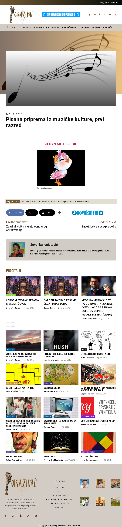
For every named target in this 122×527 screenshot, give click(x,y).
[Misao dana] (61, 442)
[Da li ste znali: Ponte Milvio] (23, 374)
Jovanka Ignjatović (44, 245)
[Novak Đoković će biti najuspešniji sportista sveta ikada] (84, 483)
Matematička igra (89, 456)
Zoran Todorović (13, 308)
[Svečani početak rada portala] (100, 501)
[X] (105, 14)
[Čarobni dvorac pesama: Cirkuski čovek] (23, 286)
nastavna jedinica (47, 201)
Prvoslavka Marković (53, 460)
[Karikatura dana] (61, 374)
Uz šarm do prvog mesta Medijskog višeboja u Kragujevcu (98, 389)
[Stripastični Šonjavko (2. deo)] (98, 340)
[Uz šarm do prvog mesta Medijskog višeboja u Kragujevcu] (98, 374)
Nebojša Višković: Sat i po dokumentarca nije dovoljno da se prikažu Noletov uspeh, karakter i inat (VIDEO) (97, 307)
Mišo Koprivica (87, 357)
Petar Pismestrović (14, 460)
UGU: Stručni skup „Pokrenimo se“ (98, 420)
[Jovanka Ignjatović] (18, 249)
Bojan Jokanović (51, 391)
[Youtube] (110, 14)
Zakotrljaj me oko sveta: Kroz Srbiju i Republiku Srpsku (21, 355)
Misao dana (49, 456)
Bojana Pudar (87, 394)
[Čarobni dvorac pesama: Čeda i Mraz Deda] (61, 286)
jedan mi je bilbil (29, 201)
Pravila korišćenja (73, 525)
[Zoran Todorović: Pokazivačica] (115, 483)
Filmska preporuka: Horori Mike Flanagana (59, 355)
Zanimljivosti (12, 383)
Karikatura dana (52, 387)
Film (84, 295)
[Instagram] (94, 14)
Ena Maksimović (51, 360)
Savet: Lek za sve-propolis (98, 226)
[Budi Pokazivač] (84, 501)
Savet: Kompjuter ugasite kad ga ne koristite (60, 422)
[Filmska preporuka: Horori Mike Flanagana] (61, 340)
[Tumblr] (100, 14)
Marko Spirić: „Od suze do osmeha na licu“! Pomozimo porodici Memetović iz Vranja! (23, 423)
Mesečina (11, 295)
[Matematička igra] (98, 442)
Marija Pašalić (13, 391)
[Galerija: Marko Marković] (115, 501)
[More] (59, 212)
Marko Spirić (12, 429)
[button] (116, 15)
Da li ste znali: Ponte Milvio (20, 387)
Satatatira (48, 383)
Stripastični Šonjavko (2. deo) (96, 353)
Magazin (10, 349)
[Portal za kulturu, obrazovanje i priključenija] (21, 15)
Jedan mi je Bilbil (61, 144)
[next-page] (13, 324)
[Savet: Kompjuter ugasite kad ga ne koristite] (61, 407)
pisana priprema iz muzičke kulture (73, 201)
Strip (84, 349)
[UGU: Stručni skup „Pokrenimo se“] (98, 407)
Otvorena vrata (88, 416)
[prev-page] (8, 324)
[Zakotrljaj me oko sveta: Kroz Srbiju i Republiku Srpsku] (23, 340)
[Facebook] (89, 14)
